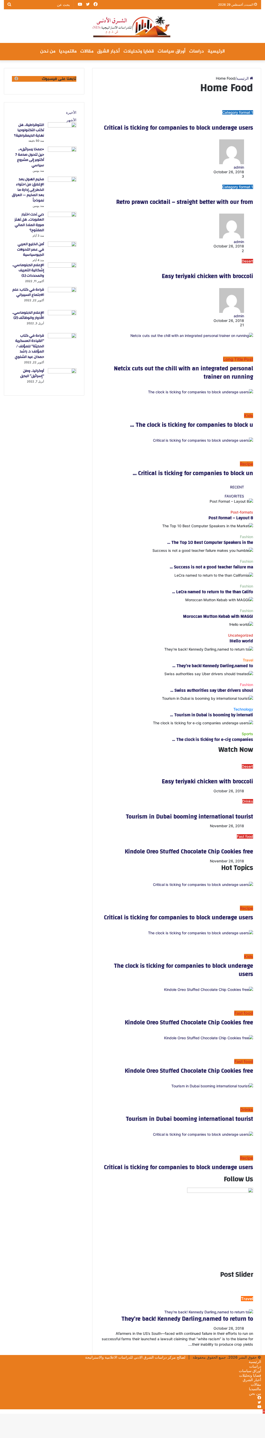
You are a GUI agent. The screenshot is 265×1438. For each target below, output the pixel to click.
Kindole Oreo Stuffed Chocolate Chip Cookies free (189, 851)
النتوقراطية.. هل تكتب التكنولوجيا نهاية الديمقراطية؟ (29, 130)
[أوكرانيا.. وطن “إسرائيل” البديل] (62, 372)
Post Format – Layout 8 (231, 518)
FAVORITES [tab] (234, 496)
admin (239, 316)
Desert (247, 261)
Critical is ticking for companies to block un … (193, 473)
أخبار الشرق (108, 51)
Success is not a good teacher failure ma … (211, 567)
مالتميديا (68, 51)
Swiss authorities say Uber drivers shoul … (211, 690)
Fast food (245, 836)
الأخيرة (71, 112)
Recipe (246, 463)
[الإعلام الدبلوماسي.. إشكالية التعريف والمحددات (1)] (62, 266)
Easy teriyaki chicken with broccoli (207, 276)
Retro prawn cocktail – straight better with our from (184, 202)
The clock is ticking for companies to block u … (191, 424)
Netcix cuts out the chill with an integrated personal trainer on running (183, 372)
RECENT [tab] (237, 487)
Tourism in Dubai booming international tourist (189, 816)
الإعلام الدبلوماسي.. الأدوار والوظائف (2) (28, 315)
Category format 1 (237, 112)
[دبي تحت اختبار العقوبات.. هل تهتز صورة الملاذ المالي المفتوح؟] (62, 215)
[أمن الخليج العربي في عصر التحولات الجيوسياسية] (62, 245)
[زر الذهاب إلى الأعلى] (264, 1411)
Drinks (247, 801)
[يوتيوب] (259, 1407)
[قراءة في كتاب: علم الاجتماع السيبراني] (62, 291)
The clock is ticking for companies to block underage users (183, 970)
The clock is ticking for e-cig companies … (212, 739)
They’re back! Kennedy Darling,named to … (212, 666)
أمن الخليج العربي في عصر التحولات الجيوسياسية (30, 249)
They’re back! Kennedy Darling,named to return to (187, 1318)
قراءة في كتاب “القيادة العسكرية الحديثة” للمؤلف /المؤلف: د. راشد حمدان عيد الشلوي (29, 346)
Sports (247, 734)
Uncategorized (240, 635)
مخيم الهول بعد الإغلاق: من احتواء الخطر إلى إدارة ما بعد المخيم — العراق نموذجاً (28, 190)
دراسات (196, 51)
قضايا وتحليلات (138, 51)
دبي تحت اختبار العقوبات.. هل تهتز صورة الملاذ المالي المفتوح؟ (29, 222)
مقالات (86, 51)
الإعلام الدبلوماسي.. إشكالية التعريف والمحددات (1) (28, 270)
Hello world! (241, 641)
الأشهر (71, 120)
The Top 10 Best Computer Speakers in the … (210, 542)
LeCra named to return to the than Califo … (212, 592)
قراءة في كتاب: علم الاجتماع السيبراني (28, 292)
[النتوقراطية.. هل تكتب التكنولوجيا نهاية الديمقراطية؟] (62, 126)
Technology (243, 709)
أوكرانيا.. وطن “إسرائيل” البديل (32, 373)
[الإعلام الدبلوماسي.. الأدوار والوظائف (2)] (62, 314)
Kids (248, 415)
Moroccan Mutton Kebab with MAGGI (218, 616)
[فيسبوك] (259, 1398)
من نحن (47, 51)
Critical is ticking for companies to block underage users (178, 127)
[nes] (132, 26)
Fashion (246, 536)
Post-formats (242, 512)
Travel (248, 660)
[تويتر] (259, 1402)
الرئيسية (216, 51)
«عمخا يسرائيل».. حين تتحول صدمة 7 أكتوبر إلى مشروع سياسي (29, 157)
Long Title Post (238, 359)
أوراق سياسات (172, 51)
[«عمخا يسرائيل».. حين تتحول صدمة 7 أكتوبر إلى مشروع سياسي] (62, 150)
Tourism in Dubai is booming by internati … (211, 715)
